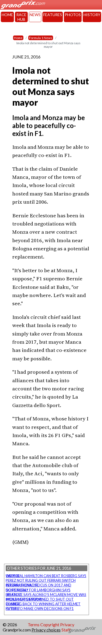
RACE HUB (21, 17)
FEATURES (52, 14)
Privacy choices (46, 629)
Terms (33, 624)
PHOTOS (73, 14)
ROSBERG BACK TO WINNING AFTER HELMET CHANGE (43, 604)
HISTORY (92, 14)
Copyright (49, 624)
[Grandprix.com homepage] (82, 630)
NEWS (35, 14)
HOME (7, 14)
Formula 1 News (40, 38)
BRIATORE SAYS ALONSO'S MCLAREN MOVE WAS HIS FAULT (46, 594)
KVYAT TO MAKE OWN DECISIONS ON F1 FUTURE (40, 608)
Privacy (67, 624)
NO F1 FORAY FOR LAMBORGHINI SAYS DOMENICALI (38, 590)
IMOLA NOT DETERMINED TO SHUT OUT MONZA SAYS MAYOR (40, 599)
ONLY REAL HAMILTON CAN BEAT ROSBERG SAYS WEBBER (46, 576)
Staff (66, 629)
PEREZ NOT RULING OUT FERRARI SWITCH (41, 580)
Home (18, 38)
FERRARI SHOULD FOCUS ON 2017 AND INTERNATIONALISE (38, 585)
